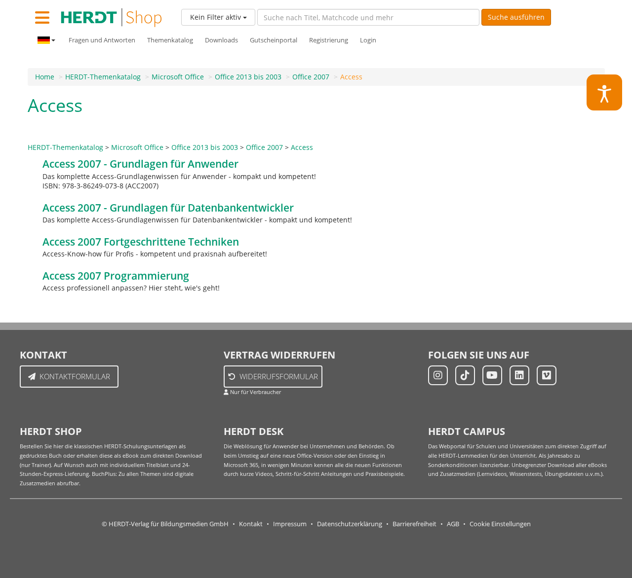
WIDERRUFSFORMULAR (278, 376)
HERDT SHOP (51, 431)
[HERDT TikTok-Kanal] (465, 375)
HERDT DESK (253, 431)
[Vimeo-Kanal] (546, 375)
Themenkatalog (170, 40)
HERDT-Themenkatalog (103, 76)
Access (351, 76)
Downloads (221, 40)
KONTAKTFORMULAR (75, 376)
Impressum (290, 524)
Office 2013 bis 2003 (248, 76)
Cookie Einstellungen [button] (500, 524)
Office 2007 (310, 76)
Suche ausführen (516, 17)
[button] (605, 92)
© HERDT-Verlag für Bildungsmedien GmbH (165, 524)
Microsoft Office (178, 76)
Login (368, 40)
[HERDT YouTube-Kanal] (492, 375)
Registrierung (328, 40)
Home (44, 76)
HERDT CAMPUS (466, 431)
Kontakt (251, 524)
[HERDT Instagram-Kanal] (438, 375)
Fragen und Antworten (102, 40)
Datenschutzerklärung (349, 524)
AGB (453, 524)
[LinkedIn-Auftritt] (519, 375)
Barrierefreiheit (414, 524)
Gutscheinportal (273, 40)
